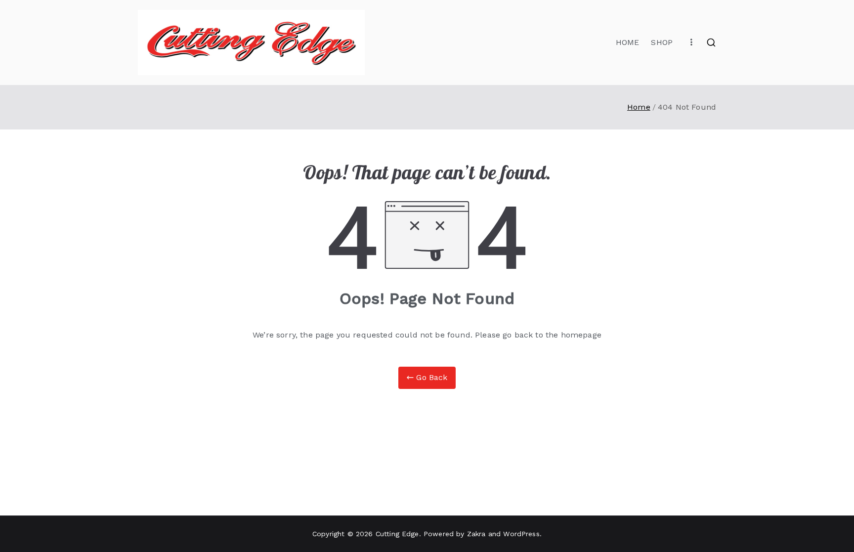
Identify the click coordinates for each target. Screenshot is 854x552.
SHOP (662, 42)
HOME (628, 42)
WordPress (521, 534)
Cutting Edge (397, 534)
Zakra (476, 534)
